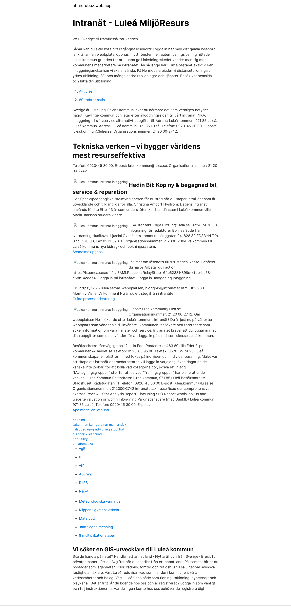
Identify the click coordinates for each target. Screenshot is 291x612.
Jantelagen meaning (96, 527)
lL (80, 457)
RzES (83, 483)
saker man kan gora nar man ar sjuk (99, 424)
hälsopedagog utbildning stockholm (99, 429)
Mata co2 (87, 518)
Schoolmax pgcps (88, 252)
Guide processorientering (94, 299)
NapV (83, 491)
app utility (80, 439)
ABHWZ (85, 474)
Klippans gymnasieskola (99, 510)
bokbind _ (80, 420)
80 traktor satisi (92, 100)
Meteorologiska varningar (100, 501)
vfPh (83, 466)
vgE (82, 449)
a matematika (83, 444)
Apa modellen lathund (91, 410)
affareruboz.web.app (92, 6)
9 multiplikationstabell (97, 535)
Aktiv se (85, 91)
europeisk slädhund (87, 434)
